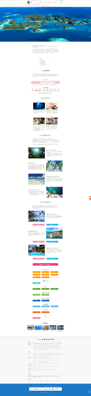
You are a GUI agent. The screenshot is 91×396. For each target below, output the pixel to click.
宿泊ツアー (52, 224)
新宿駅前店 (37, 343)
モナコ (47, 353)
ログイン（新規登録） (61, 0)
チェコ (45, 274)
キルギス (52, 363)
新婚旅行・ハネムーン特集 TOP (45, 264)
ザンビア (51, 358)
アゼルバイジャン (42, 363)
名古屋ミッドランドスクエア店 (51, 343)
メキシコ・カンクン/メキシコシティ (44, 348)
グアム (49, 369)
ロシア (33, 363)
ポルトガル (41, 353)
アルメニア (39, 363)
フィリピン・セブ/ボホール (43, 346)
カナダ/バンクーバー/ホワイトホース (36, 348)
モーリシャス (45, 300)
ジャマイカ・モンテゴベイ (54, 348)
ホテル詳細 (38, 224)
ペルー (45, 294)
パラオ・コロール (59, 348)
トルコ (39, 357)
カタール (37, 357)
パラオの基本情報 (41, 60)
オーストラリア (36, 312)
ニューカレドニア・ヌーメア (40, 345)
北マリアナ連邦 (52, 369)
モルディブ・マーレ (35, 345)
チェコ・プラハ (49, 344)
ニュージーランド (45, 312)
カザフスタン (55, 363)
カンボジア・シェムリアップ (49, 346)
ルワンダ (34, 359)
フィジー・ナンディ (57, 345)
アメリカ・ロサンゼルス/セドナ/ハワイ (55, 347)
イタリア (34, 353)
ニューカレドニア (45, 306)
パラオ (47, 369)
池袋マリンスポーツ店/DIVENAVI (44, 343)
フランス (36, 274)
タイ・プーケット (54, 346)
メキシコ (36, 294)
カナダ (38, 364)
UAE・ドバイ (46, 344)
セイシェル (40, 368)
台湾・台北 (49, 347)
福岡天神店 (60, 343)
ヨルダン (42, 357)
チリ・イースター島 (40, 349)
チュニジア (39, 358)
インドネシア (58, 346)
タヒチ (36, 306)
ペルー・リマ (50, 348)
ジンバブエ (53, 358)
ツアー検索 (36, 2)
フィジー (54, 306)
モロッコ (43, 349)
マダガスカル (58, 358)
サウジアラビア (44, 357)
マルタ (36, 353)
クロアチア (45, 277)
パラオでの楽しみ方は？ (42, 63)
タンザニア (44, 358)
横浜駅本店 (34, 343)
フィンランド (54, 274)
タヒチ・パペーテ (45, 345)
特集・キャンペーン (50, 2)
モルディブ (36, 300)
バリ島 (45, 288)
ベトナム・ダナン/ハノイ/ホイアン (36, 346)
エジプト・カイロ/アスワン (41, 344)
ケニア (41, 358)
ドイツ (43, 353)
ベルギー (52, 353)
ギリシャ (36, 277)
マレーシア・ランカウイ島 (44, 347)
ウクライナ (36, 363)
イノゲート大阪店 (56, 343)
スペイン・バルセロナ (58, 344)
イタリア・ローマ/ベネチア (35, 344)
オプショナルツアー (55, 2)
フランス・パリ (53, 344)
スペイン (38, 353)
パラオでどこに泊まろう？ (42, 64)
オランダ (50, 353)
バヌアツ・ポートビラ (35, 349)
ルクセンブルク (55, 353)
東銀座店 (40, 343)
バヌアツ (42, 369)
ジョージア (46, 363)
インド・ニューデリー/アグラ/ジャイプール (37, 347)
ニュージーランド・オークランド (51, 345)
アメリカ (34, 364)
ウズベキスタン (49, 363)
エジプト (34, 358)
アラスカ (36, 364)
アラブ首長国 (36, 283)
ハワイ (33, 372)
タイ (36, 288)
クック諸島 (45, 369)
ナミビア (56, 358)
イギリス (58, 353)
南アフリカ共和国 (47, 358)
